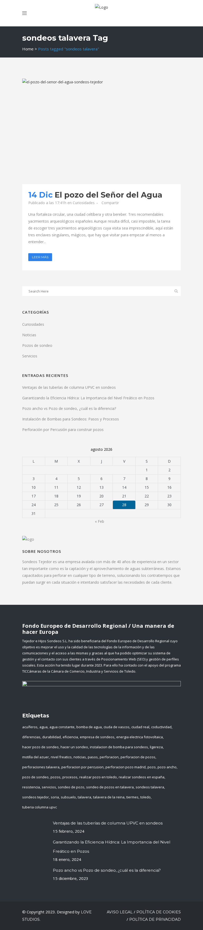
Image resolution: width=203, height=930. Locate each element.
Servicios (29, 355)
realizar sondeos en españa (141, 777)
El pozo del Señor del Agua (108, 194)
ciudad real (140, 727)
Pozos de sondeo (37, 345)
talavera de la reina (108, 797)
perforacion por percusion (82, 767)
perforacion (109, 757)
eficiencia (70, 737)
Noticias (29, 334)
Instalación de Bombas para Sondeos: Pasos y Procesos (70, 418)
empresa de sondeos (97, 737)
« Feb (99, 521)
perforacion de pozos (138, 757)
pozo (151, 767)
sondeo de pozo (71, 787)
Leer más (40, 257)
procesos (69, 777)
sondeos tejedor (35, 797)
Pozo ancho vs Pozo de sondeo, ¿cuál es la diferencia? (69, 408)
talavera (84, 797)
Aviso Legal (120, 912)
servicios (49, 787)
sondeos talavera (150, 787)
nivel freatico (61, 757)
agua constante (62, 727)
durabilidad (51, 737)
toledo (145, 797)
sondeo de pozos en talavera (110, 787)
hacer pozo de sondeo (40, 747)
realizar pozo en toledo (98, 777)
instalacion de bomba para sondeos (119, 747)
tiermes (132, 797)
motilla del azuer (35, 757)
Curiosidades (84, 202)
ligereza (156, 747)
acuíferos (30, 727)
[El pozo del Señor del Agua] (101, 131)
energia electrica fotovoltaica (139, 737)
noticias (79, 757)
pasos (93, 757)
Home (28, 48)
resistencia (31, 787)
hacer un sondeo (74, 747)
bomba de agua (89, 727)
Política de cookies (158, 912)
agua (43, 727)
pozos (55, 777)
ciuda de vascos (117, 727)
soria (55, 797)
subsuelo (68, 797)
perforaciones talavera (40, 767)
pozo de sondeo (35, 777)
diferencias (31, 737)
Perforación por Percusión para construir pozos (63, 429)
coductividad (161, 727)
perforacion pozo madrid (125, 767)
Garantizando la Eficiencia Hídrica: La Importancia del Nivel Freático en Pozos (88, 397)
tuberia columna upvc (39, 807)
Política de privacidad (155, 919)
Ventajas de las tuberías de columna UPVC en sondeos (69, 387)
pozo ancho (167, 767)
